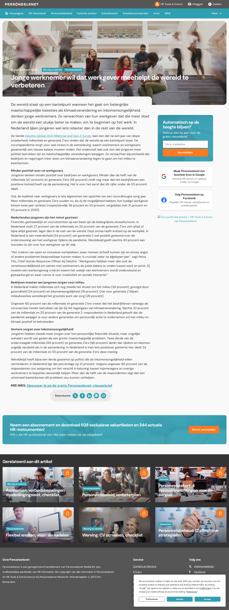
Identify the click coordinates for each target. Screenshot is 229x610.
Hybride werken (86, 13)
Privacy (137, 572)
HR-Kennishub (37, 13)
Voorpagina (16, 13)
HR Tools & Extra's (171, 4)
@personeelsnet (204, 566)
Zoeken (217, 4)
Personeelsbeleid (61, 13)
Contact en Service (144, 566)
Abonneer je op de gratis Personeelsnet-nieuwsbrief (69, 385)
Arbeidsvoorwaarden (136, 13)
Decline (179, 599)
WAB (167, 13)
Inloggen (197, 4)
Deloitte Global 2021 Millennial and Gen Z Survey (58, 136)
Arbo (157, 13)
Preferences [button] (191, 592)
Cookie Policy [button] (205, 588)
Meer (215, 13)
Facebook (200, 572)
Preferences (152, 599)
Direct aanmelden (204, 429)
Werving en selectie (52, 69)
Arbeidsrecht (109, 13)
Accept (207, 599)
